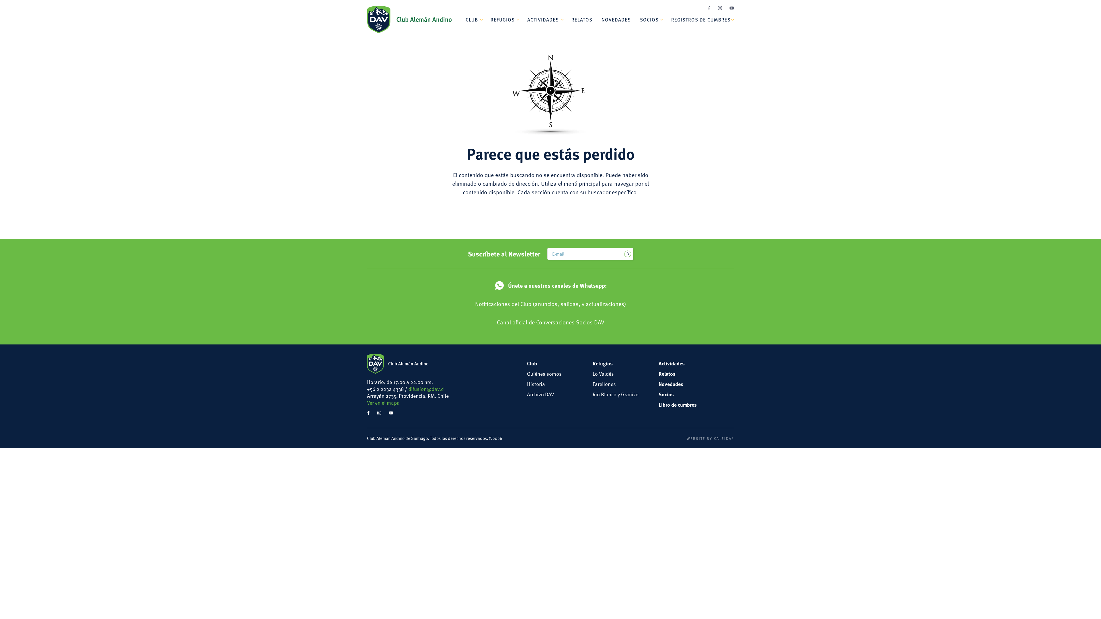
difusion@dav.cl (426, 389)
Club (472, 19)
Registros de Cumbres (701, 19)
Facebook (709, 8)
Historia (536, 384)
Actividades (543, 19)
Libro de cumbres (678, 404)
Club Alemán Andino (409, 19)
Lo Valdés (603, 373)
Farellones (604, 384)
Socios (649, 19)
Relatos (581, 19)
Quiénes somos (544, 373)
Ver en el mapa (383, 402)
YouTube (731, 8)
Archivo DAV (540, 394)
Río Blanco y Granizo (616, 394)
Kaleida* (724, 438)
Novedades (616, 19)
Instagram (720, 8)
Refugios (503, 19)
